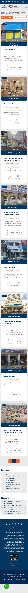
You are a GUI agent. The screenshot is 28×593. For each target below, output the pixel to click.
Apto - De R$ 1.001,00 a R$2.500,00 (13, 507)
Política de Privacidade (14, 563)
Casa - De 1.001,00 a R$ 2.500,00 (12, 513)
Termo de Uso (14, 565)
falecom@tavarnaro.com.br (13, 484)
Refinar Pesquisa (6, 17)
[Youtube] (9, 524)
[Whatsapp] (19, 524)
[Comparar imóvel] (25, 26)
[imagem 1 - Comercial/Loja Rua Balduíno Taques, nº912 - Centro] (14, 141)
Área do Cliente (6, 1)
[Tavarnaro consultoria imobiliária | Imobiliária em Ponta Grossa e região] (12, 7)
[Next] (24, 32)
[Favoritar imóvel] (25, 24)
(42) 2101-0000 (10, 482)
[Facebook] (6, 524)
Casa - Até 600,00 (8, 509)
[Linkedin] (15, 524)
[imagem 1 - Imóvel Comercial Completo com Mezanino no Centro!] (14, 413)
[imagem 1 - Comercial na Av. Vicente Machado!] (14, 304)
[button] (23, 1)
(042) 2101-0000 (15, 1)
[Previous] (3, 32)
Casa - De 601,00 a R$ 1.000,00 (12, 511)
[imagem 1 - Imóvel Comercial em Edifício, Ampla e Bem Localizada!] (14, 195)
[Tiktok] (14, 527)
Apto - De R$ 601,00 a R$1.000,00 (12, 505)
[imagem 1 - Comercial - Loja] (14, 32)
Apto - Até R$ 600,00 (9, 503)
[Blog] (22, 524)
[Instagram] (12, 524)
